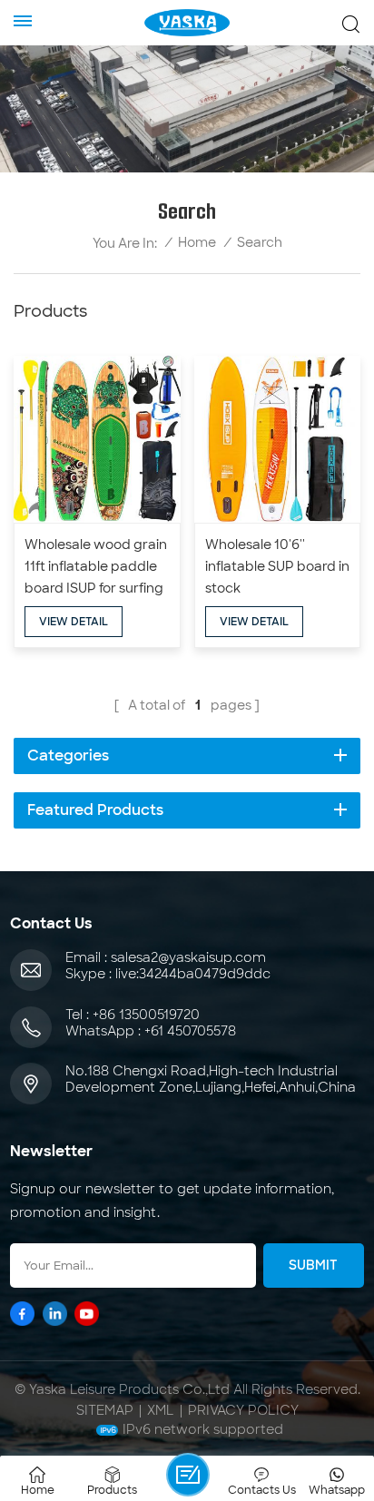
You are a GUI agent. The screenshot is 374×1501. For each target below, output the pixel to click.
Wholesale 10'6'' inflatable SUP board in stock (277, 566)
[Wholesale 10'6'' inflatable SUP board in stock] (277, 439)
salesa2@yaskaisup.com (188, 957)
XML (160, 1410)
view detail (73, 621)
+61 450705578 (190, 1031)
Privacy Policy (243, 1410)
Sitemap (104, 1410)
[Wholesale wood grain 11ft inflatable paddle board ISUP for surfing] (97, 439)
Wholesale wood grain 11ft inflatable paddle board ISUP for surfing (96, 566)
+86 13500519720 (146, 1014)
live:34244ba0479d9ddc (193, 974)
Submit (313, 1265)
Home (197, 243)
